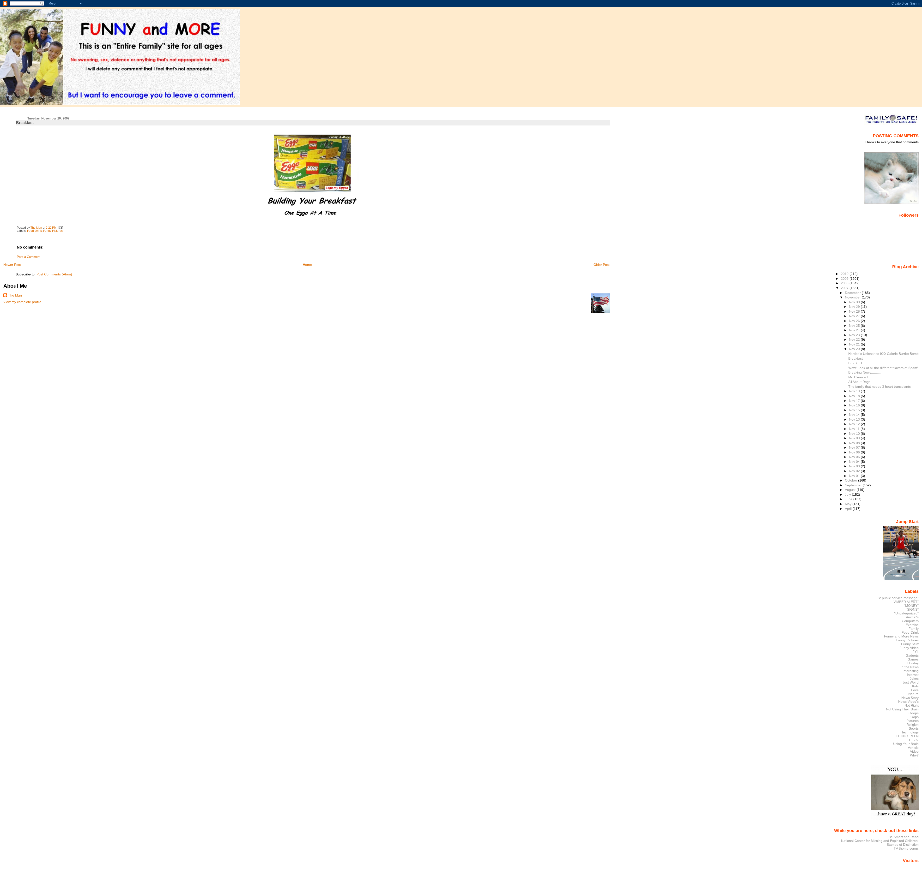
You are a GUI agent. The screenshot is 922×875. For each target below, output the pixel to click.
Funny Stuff (910, 644)
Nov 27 (855, 316)
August (850, 490)
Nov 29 (855, 307)
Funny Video (909, 648)
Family (914, 629)
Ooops (914, 713)
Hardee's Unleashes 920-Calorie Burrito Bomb (883, 354)
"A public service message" (898, 598)
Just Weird (911, 682)
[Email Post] (60, 227)
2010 (845, 274)
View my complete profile (22, 302)
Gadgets (912, 655)
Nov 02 (855, 471)
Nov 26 (855, 321)
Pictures (912, 721)
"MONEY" (911, 605)
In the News (910, 667)
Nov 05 (855, 457)
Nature (913, 694)
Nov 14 (855, 415)
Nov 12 (855, 424)
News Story (910, 698)
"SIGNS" (912, 609)
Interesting (911, 671)
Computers (910, 621)
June (849, 499)
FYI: (915, 652)
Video (914, 751)
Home (307, 265)
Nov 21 (855, 344)
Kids (915, 686)
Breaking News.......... (864, 372)
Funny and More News (901, 636)
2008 (845, 283)
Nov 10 (855, 433)
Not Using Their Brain (902, 709)
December (853, 293)
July (848, 494)
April (849, 509)
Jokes (914, 678)
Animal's (912, 617)
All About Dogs (859, 382)
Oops (914, 717)
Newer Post (12, 265)
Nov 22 (855, 339)
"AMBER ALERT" (906, 602)
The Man (15, 295)
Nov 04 (855, 462)
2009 (845, 278)
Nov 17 (855, 401)
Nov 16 (855, 405)
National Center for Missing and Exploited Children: (880, 841)
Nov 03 (855, 466)
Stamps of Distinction (903, 844)
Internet (913, 675)
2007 (845, 288)
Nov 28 (855, 311)
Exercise (912, 625)
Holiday (913, 663)
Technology (910, 732)
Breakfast (855, 358)
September (854, 485)
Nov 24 (855, 330)
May (848, 504)
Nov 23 (855, 335)
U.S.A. (914, 740)
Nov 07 (855, 447)
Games (913, 659)
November (853, 297)
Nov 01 (855, 476)
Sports (914, 728)
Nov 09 (855, 438)
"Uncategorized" (906, 613)
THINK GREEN (907, 736)
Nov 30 (855, 302)
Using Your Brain (906, 744)
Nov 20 (855, 349)
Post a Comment (28, 257)
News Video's (908, 701)
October (851, 480)
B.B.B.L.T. (855, 363)
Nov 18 (855, 396)
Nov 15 (855, 410)
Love (915, 690)
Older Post (602, 265)
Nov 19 (855, 391)
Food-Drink (34, 230)
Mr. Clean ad (858, 377)
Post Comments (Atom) (54, 274)
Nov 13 (855, 419)
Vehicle (913, 748)
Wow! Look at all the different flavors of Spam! (883, 368)
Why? (914, 755)
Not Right (911, 705)
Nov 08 (855, 443)
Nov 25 (855, 325)
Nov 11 (855, 429)
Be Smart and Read (904, 837)
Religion (912, 724)
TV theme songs (906, 848)
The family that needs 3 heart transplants (879, 386)
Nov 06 (855, 452)
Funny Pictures (53, 230)
